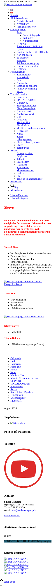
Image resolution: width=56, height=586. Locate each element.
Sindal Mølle (16, 386)
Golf (12, 361)
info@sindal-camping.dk (24, 510)
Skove (13, 389)
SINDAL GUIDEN (20, 383)
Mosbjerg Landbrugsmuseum (24, 378)
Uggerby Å (16, 400)
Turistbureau (16, 395)
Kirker (13, 369)
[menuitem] (31, 9)
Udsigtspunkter (17, 397)
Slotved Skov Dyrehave (22, 392)
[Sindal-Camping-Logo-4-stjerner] (18, 4)
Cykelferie (15, 358)
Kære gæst (15, 366)
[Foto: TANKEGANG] (16, 559)
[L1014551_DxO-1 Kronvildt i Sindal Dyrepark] (28, 284)
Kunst (13, 372)
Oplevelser (15, 381)
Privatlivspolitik (12, 515)
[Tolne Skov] (24, 316)
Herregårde (15, 364)
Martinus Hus (17, 375)
